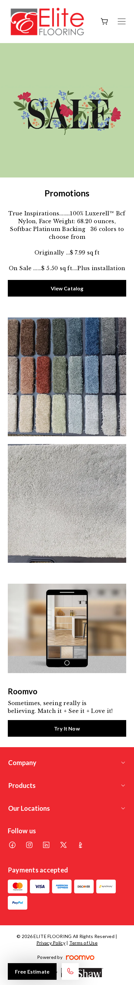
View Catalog (67, 288)
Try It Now (67, 728)
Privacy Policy (50, 943)
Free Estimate (32, 971)
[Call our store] (70, 971)
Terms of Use (83, 943)
